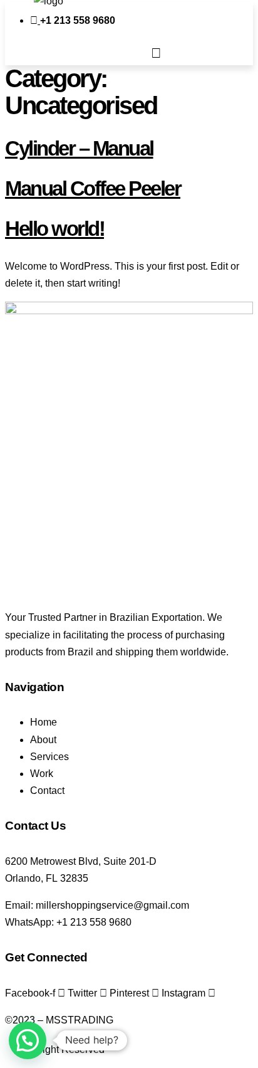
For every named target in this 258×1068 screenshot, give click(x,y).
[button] (156, 53)
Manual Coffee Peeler (92, 188)
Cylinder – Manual (79, 148)
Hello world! (54, 228)
